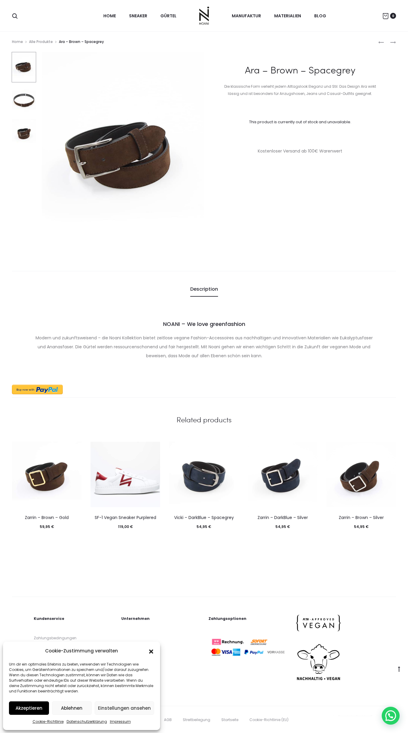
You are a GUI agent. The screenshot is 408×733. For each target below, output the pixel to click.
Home (109, 16)
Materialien (287, 16)
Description (204, 289)
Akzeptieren (29, 708)
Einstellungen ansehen (124, 708)
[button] (151, 651)
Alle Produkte (41, 41)
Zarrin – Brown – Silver (361, 518)
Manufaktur (246, 16)
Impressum (120, 721)
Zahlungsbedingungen (55, 637)
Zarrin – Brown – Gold (47, 518)
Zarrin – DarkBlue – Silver (282, 518)
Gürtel (168, 16)
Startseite (229, 719)
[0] (386, 16)
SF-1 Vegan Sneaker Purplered (125, 518)
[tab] (204, 289)
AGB (168, 719)
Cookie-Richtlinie (48, 721)
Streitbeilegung (196, 719)
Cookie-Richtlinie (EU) (269, 719)
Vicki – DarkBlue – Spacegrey (204, 518)
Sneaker (138, 16)
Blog (320, 16)
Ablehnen (71, 708)
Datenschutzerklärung (87, 721)
